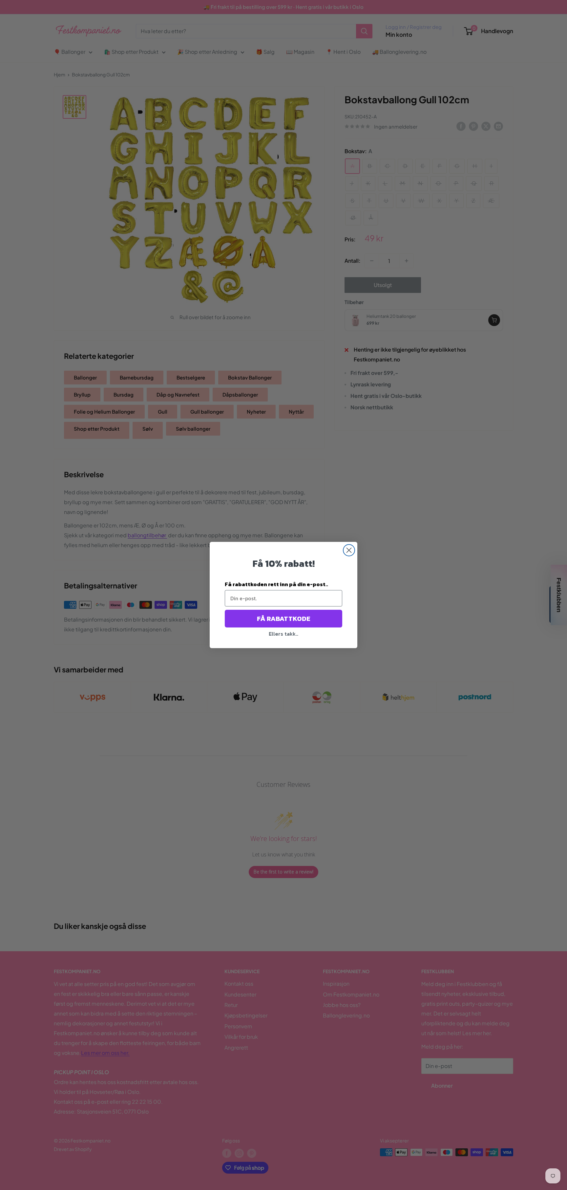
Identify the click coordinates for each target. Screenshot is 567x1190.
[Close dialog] (349, 550)
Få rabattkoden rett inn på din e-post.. (276, 584)
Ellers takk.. (283, 634)
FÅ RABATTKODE (283, 619)
